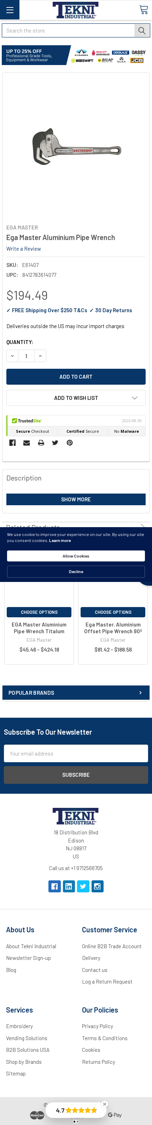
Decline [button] (76, 571)
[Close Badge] (104, 1104)
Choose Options (39, 612)
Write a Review (23, 248)
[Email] (27, 443)
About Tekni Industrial (31, 946)
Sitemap (16, 1073)
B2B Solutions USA (27, 1050)
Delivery (91, 958)
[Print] (41, 443)
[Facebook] (12, 443)
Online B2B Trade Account (112, 946)
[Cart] (143, 9)
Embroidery (19, 1026)
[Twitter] (55, 443)
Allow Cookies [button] (76, 555)
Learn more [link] (60, 540)
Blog (11, 970)
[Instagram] (98, 886)
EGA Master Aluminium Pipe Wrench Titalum (39, 627)
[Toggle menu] (9, 9)
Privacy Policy (97, 1026)
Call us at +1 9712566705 (76, 868)
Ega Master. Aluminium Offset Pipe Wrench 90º (113, 627)
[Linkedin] (69, 886)
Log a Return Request (107, 981)
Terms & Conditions (105, 1038)
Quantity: (19, 342)
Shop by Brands (24, 1062)
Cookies (91, 1050)
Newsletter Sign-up (28, 958)
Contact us (94, 970)
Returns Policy (98, 1062)
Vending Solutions (26, 1038)
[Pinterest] (70, 443)
